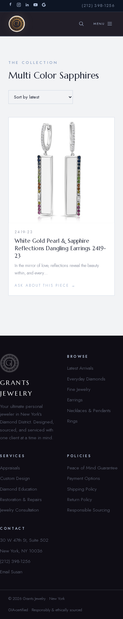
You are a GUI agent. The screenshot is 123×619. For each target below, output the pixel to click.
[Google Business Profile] (44, 5)
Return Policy (79, 499)
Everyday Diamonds (86, 378)
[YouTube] (35, 5)
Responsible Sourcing (88, 509)
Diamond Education (18, 489)
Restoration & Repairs (21, 499)
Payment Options (83, 478)
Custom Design (15, 478)
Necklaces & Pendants (89, 410)
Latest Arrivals (80, 368)
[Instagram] (19, 5)
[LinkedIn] (27, 5)
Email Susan (11, 571)
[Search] (81, 24)
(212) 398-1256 (98, 5)
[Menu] (103, 23)
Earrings (75, 399)
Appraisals (10, 467)
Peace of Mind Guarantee (92, 467)
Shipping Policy (82, 489)
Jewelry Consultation (19, 509)
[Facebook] (10, 5)
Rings (72, 420)
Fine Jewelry (78, 389)
